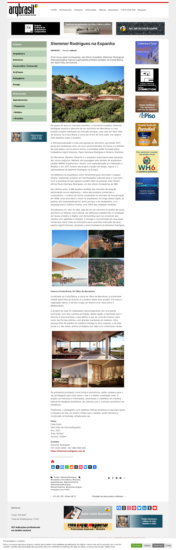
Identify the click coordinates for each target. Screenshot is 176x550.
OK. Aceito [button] (137, 546)
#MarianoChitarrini (71, 482)
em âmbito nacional (21, 530)
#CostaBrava (66, 480)
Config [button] (168, 546)
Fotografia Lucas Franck (60, 490)
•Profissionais (65, 10)
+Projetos (78, 10)
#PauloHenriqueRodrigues (61, 485)
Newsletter (113, 10)
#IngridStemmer (57, 482)
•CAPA (54, 10)
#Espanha (76, 480)
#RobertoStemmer (58, 487)
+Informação (90, 10)
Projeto (57, 477)
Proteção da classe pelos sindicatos (107, 496)
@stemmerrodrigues (74, 487)
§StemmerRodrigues (68, 477)
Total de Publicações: (22, 519)
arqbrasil (73, 50)
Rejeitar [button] (147, 546)
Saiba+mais (158, 546)
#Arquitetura (55, 480)
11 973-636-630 (128, 10)
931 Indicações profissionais (25, 527)
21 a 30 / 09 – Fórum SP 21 (64, 496)
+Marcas (102, 10)
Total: (14, 515)
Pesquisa (142, 10)
